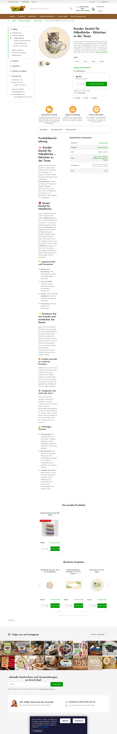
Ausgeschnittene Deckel (20, 43)
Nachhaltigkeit (25, 2)
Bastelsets (16, 66)
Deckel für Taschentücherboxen (22, 41)
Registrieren (104, 2)
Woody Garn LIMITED (18, 89)
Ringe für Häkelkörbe (17, 50)
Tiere (99, 156)
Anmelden (57, 684)
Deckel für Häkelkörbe (18, 35)
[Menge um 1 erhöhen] (83, 84)
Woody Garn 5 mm (17, 82)
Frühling (104, 156)
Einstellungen (37, 731)
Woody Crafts (81, 93)
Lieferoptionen (80, 71)
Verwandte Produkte (56, 129)
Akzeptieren (79, 721)
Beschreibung (43, 129)
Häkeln (15, 29)
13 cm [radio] (77, 61)
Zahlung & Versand (13, 2)
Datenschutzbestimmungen (46, 689)
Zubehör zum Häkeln (20, 71)
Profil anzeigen (98, 634)
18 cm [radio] (93, 61)
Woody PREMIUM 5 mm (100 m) (23, 97)
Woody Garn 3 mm (17, 80)
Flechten (15, 61)
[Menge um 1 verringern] (78, 84)
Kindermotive (96, 158)
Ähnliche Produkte (71, 129)
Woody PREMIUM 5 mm (18, 94)
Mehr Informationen (102, 52)
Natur (95, 156)
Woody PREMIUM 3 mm (18, 92)
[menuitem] (12, 16)
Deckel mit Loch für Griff (20, 46)
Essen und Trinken (104, 159)
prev (39, 585)
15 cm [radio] (85, 61)
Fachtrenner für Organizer (19, 53)
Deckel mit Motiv (19, 38)
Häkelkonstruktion (16, 55)
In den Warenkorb (96, 84)
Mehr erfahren (44, 727)
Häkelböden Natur (17, 33)
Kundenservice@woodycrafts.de (82, 702)
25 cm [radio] (102, 61)
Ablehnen (65, 721)
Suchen (71, 9)
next (108, 585)
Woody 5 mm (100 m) (20, 85)
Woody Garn (17, 76)
